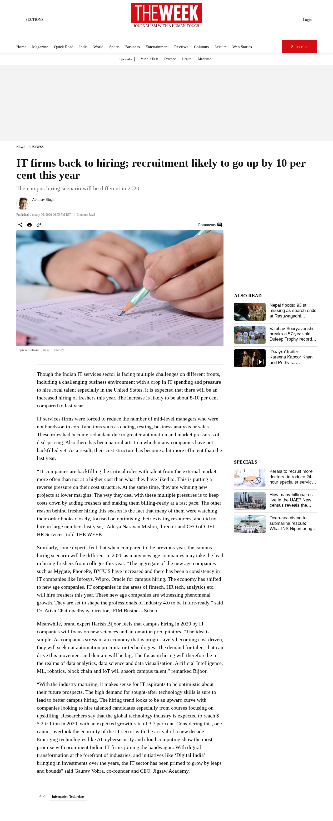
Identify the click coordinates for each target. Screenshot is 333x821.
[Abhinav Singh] (22, 203)
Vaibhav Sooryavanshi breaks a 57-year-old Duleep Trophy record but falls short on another (291, 339)
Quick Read (63, 47)
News (20, 147)
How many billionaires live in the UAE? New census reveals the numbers (291, 502)
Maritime (204, 59)
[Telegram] (188, 33)
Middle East (149, 59)
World (98, 47)
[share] (20, 225)
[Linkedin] (179, 33)
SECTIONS (34, 20)
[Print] (29, 225)
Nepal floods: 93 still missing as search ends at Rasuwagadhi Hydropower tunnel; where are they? (293, 316)
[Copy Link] (39, 225)
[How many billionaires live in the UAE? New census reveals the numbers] (250, 501)
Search (276, 46)
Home (21, 47)
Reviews (181, 47)
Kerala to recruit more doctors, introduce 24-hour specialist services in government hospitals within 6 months (293, 482)
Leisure (221, 47)
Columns (201, 47)
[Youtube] (171, 33)
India (83, 47)
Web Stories (242, 47)
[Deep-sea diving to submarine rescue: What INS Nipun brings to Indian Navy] (250, 524)
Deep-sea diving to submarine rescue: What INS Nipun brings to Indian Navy (292, 525)
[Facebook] (145, 33)
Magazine (40, 47)
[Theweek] (166, 13)
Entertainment (157, 47)
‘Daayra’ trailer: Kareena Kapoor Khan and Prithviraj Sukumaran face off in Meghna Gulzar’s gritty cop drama (292, 365)
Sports (114, 47)
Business (132, 47)
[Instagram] (162, 33)
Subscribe (299, 46)
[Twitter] (153, 33)
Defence (170, 59)
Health (187, 59)
